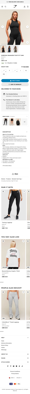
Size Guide (26, 66)
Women (3, 179)
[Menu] (2, 7)
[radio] (3, 49)
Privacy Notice (15, 373)
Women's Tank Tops (16, 179)
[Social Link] (8, 366)
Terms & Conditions (15, 371)
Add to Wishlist (16, 84)
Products (8, 179)
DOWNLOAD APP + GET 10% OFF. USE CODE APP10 (16, 1)
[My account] (25, 6)
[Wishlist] (24, 191)
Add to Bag (16, 80)
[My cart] (28, 6)
